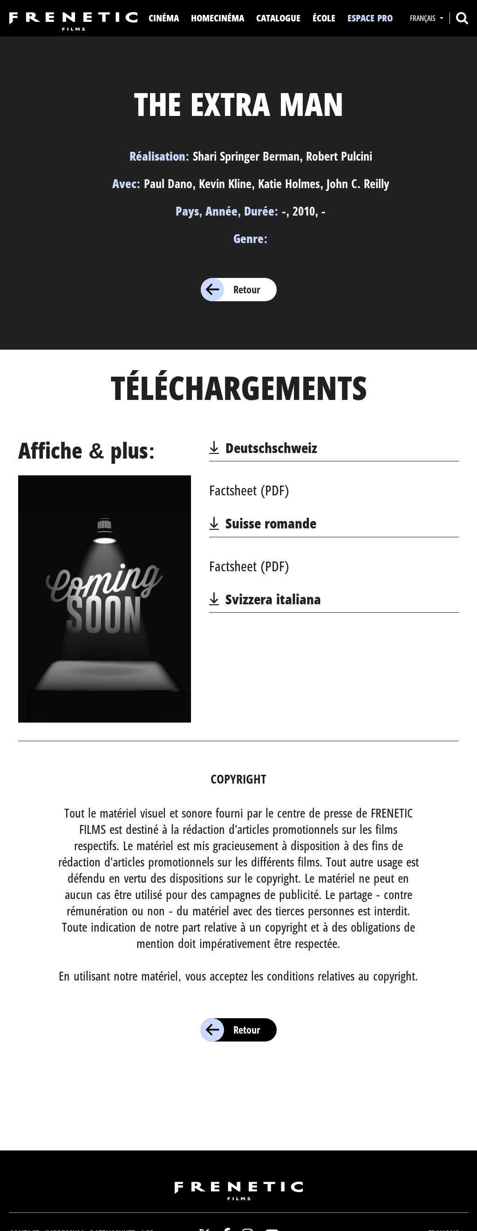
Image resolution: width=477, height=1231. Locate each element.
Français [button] (423, 18)
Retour (246, 289)
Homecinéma (217, 18)
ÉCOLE (324, 18)
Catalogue (278, 18)
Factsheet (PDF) (249, 490)
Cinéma (164, 18)
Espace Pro (370, 18)
